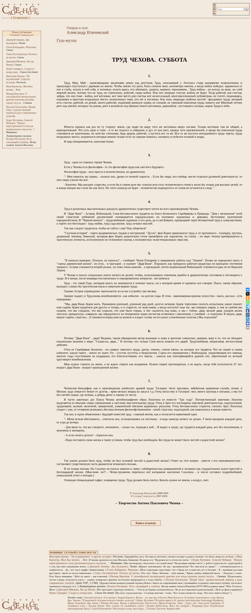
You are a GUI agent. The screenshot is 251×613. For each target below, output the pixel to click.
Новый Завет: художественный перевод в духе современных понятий (21, 111)
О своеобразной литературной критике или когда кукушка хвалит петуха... (21, 98)
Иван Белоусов (175, 597)
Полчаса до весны (129, 573)
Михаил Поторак (110, 603)
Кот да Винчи (87, 589)
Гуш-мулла (66, 40)
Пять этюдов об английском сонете (125, 606)
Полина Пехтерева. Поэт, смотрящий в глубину (133, 586)
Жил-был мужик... (71, 560)
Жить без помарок (179, 606)
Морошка (31, 47)
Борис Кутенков (14, 120)
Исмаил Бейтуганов (157, 606)
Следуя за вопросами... (81, 593)
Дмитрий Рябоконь (16, 61)
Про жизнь (92, 603)
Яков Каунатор (14, 86)
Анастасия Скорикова (209, 603)
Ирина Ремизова (167, 603)
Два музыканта (119, 566)
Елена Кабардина (15, 47)
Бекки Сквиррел (14, 68)
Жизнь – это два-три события (151, 597)
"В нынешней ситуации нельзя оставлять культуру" (108, 600)
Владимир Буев (200, 606)
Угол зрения (109, 597)
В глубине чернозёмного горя (199, 597)
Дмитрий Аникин (15, 39)
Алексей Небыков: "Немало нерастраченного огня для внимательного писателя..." (20, 125)
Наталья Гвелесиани (16, 106)
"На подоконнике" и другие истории (18, 79)
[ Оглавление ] (20, 17)
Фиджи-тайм (173, 608)
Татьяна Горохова (156, 608)
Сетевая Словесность (144, 496)
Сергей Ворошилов (102, 608)
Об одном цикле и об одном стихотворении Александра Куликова (189, 600)
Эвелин (76, 600)
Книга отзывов (146, 523)
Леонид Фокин (96, 606)
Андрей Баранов (125, 597)
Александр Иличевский (144, 493)
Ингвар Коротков (15, 93)
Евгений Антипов (93, 597)
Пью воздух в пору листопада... (129, 608)
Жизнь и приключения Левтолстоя (138, 603)
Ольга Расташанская (16, 54)
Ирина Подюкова (77, 603)
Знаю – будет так (186, 603)
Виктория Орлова (15, 76)
